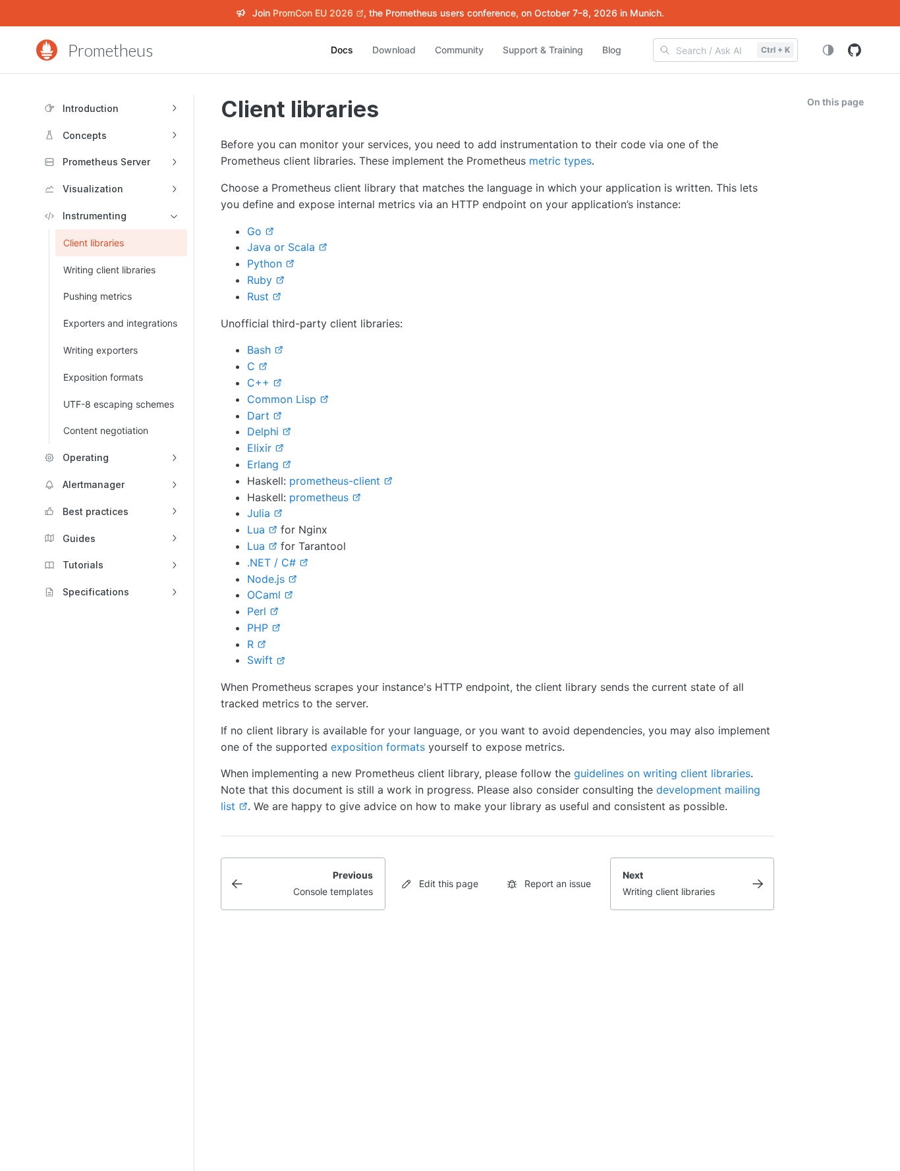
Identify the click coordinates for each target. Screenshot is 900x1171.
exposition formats (378, 746)
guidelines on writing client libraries (662, 773)
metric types (560, 160)
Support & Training (543, 49)
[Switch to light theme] (828, 50)
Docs (342, 49)
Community (459, 49)
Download (394, 49)
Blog (611, 49)
